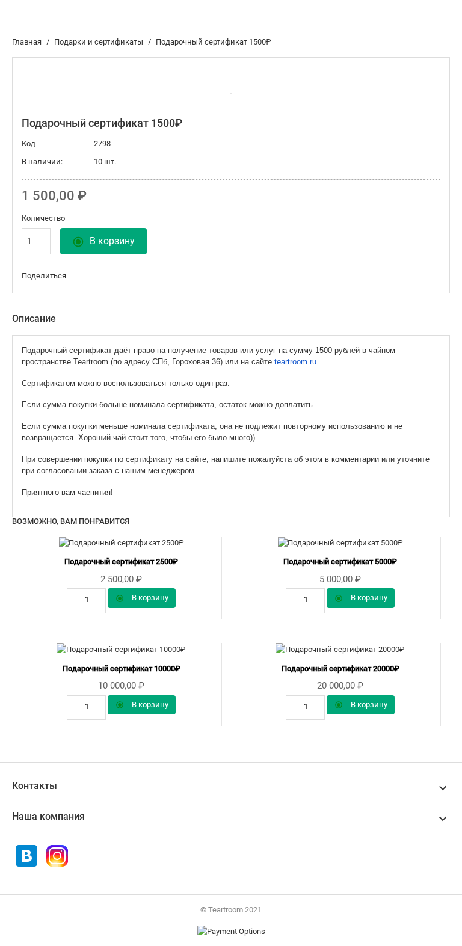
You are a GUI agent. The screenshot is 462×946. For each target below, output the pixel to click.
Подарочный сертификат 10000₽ (121, 668)
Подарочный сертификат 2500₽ (121, 561)
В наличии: (42, 161)
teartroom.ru (295, 361)
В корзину (103, 241)
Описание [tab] (34, 318)
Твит (123, 276)
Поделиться (101, 276)
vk (80, 276)
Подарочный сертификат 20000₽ (340, 668)
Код (28, 143)
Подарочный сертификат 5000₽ (340, 561)
